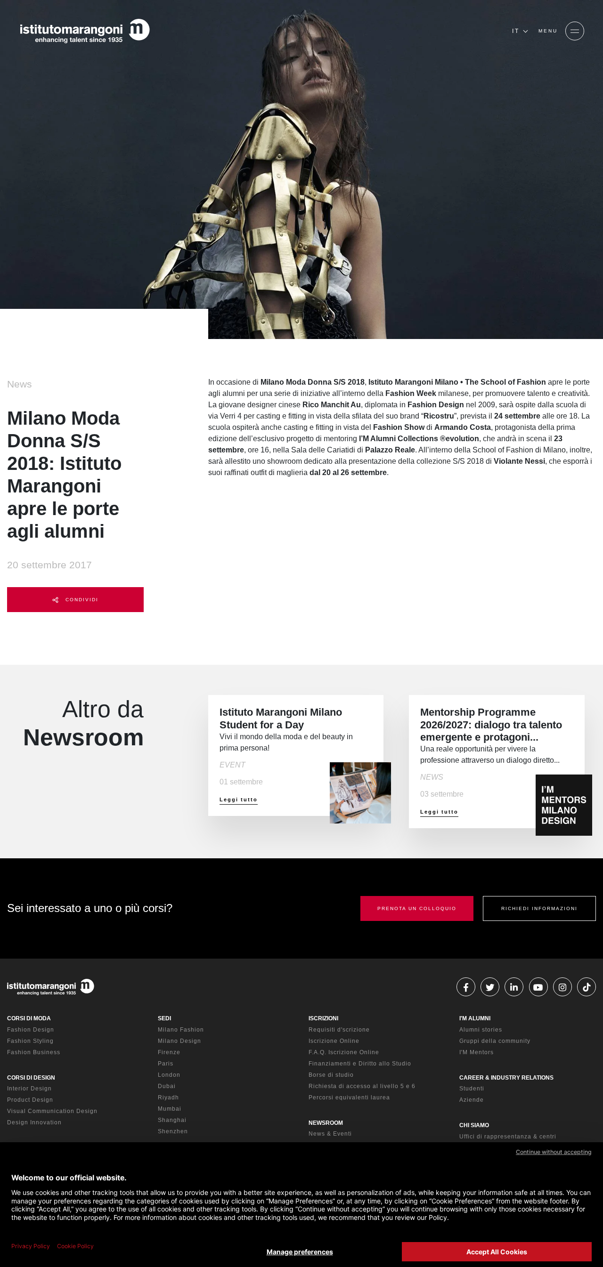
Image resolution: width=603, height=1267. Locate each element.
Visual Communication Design (52, 1111)
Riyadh (168, 1097)
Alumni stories (480, 1029)
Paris (165, 1063)
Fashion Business (33, 1052)
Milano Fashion (181, 1029)
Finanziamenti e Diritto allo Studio (360, 1063)
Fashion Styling (30, 1041)
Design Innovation (34, 1122)
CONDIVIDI (80, 599)
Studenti (471, 1088)
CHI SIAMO (474, 1125)
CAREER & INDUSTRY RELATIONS (506, 1077)
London (169, 1075)
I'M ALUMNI (474, 1018)
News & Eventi (330, 1133)
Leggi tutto (239, 799)
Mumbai (169, 1109)
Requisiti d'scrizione (339, 1029)
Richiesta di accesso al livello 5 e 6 (362, 1086)
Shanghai (172, 1120)
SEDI (164, 1018)
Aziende (471, 1100)
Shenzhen (173, 1131)
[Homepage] (85, 31)
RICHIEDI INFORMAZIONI (539, 908)
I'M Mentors (476, 1052)
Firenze (169, 1052)
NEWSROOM (326, 1123)
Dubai (167, 1086)
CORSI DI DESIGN (31, 1077)
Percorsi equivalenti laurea (349, 1097)
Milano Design (179, 1041)
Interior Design (29, 1088)
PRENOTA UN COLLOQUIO (416, 908)
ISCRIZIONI (323, 1018)
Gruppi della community (494, 1041)
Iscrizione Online (334, 1041)
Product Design (30, 1100)
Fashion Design (30, 1029)
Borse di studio (331, 1075)
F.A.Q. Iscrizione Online (344, 1052)
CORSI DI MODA (29, 1018)
